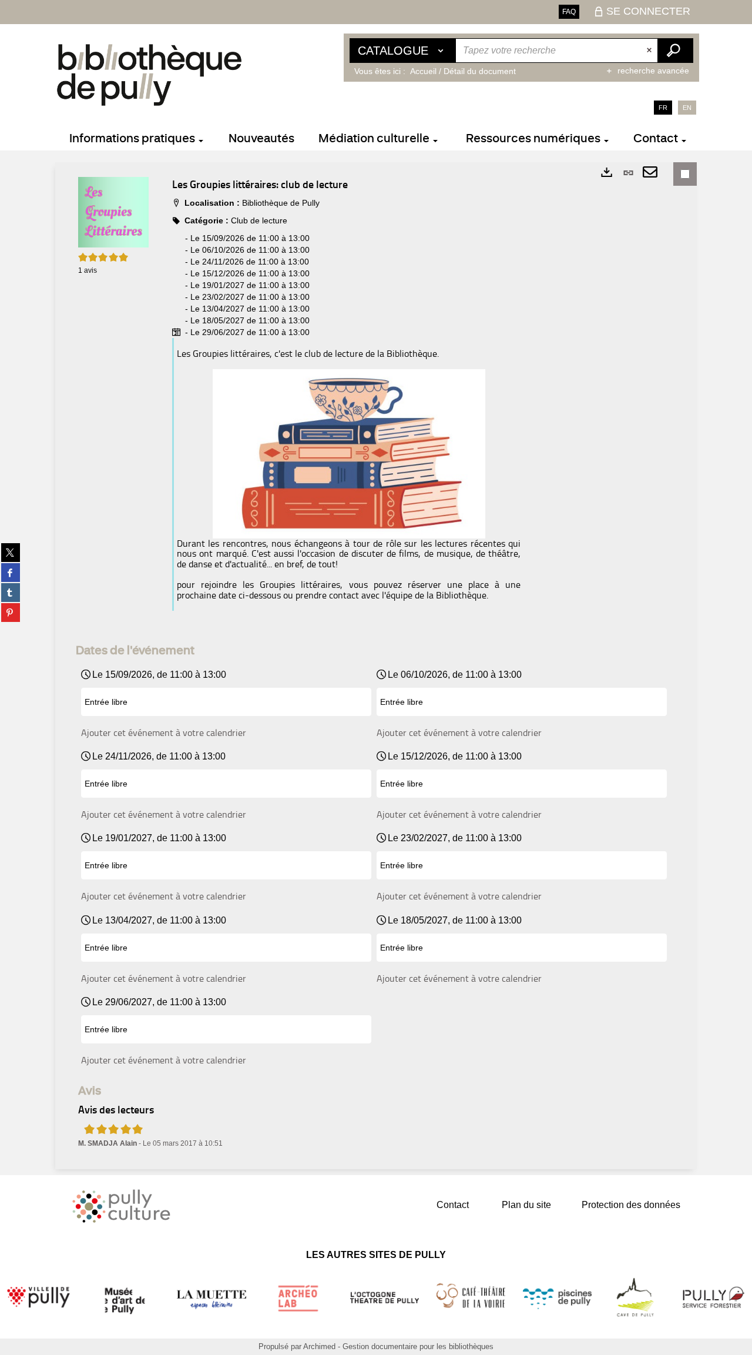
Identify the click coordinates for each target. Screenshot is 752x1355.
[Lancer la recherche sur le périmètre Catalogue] (675, 50)
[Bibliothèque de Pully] (149, 75)
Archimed (319, 1346)
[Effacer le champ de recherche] (650, 50)
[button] (113, 211)
